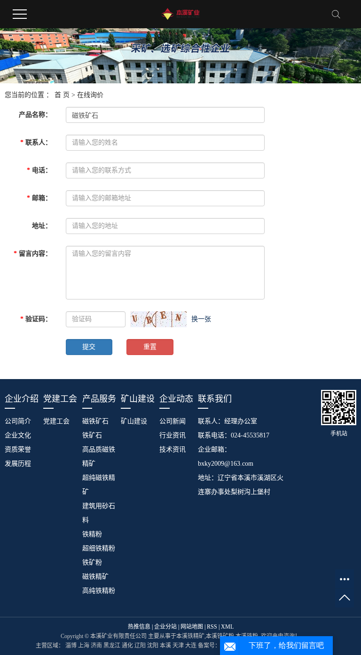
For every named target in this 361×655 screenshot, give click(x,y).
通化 (127, 645)
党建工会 (56, 421)
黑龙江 (111, 645)
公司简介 (18, 421)
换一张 (201, 319)
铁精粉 (92, 534)
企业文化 (18, 435)
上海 (83, 645)
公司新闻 (172, 421)
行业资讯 (172, 435)
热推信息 (139, 626)
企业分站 (165, 626)
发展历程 (18, 463)
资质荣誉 (18, 449)
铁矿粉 (92, 562)
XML (227, 626)
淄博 (71, 645)
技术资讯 (172, 449)
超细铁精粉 (98, 548)
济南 (96, 645)
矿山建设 (134, 421)
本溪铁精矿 (190, 636)
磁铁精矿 (95, 576)
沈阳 (152, 645)
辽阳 (140, 645)
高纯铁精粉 (98, 590)
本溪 (165, 645)
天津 (178, 645)
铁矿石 (92, 435)
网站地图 (191, 626)
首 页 (62, 94)
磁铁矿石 (95, 421)
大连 (190, 645)
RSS (212, 626)
